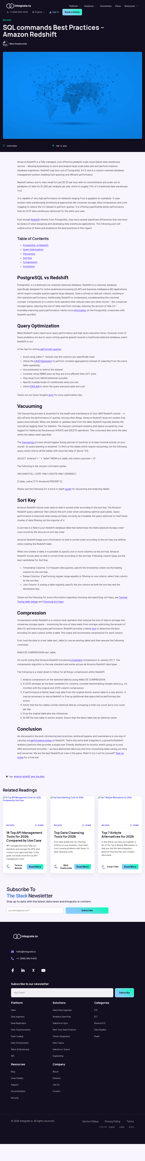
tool (94, 628)
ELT (96, 1016)
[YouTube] (44, 970)
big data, (40, 776)
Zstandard (76, 660)
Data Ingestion (17, 1016)
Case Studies (17, 1078)
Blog (13, 1071)
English (38, 12)
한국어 (131, 1127)
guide (68, 489)
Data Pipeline (100, 1029)
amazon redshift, (22, 776)
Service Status (90, 1121)
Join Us (56, 1084)
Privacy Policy (112, 1121)
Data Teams (58, 1043)
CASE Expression (43, 361)
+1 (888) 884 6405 (18, 12)
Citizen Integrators (61, 1036)
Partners (57, 1078)
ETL (96, 1010)
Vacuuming (29, 253)
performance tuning (41, 740)
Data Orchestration (20, 1043)
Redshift (35, 219)
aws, (33, 776)
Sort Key (27, 258)
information (80, 310)
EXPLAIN (35, 386)
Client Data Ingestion (62, 1010)
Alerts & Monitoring (20, 1049)
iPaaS (97, 1036)
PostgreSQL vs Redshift (35, 245)
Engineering (58, 1056)
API (12, 1056)
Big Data (7, 20)
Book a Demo (72, 12)
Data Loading (17, 1036)
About (55, 1071)
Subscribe (124, 992)
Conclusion (29, 266)
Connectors (106, 6)
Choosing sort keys (53, 601)
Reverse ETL (100, 1023)
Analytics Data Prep (62, 1016)
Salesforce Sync (60, 1023)
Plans (118, 6)
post (51, 395)
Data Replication (18, 1023)
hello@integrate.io (26, 951)
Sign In (55, 12)
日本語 (121, 1127)
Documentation (18, 1091)
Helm (13, 1010)
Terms (130, 1121)
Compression (30, 262)
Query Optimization (33, 249)
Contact (56, 1091)
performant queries (50, 349)
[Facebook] (13, 970)
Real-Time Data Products (64, 1029)
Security (15, 1098)
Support (14, 1084)
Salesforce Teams (61, 1049)
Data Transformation (20, 1029)
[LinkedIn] (23, 970)
